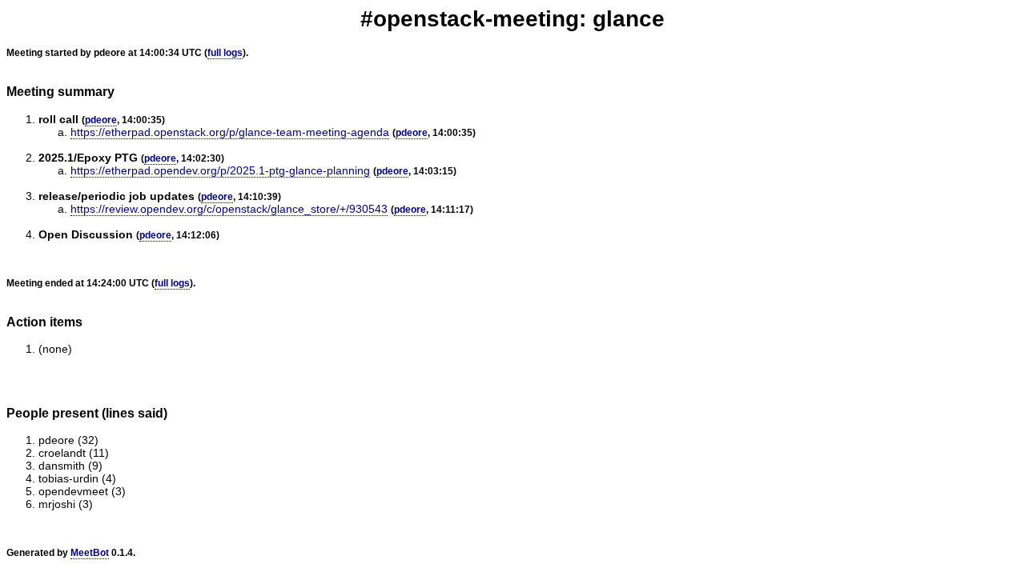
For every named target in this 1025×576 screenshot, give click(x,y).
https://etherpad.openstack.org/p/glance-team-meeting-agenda (229, 132)
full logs (225, 52)
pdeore (101, 120)
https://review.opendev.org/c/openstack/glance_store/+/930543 (229, 208)
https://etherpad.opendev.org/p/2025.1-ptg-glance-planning (220, 170)
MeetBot (89, 552)
